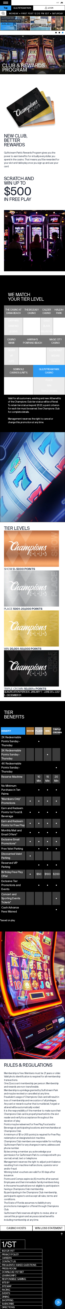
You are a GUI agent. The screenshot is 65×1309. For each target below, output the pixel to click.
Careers (7, 1258)
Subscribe (8, 1303)
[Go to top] (62, 1234)
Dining (5, 1296)
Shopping (7, 1300)
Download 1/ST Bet (13, 1272)
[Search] (3, 13)
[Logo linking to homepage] (5, 8)
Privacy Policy (10, 1254)
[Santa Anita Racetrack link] (62, 3)
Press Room (9, 1268)
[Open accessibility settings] (58, 1302)
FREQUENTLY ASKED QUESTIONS (19, 1265)
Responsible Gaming (14, 1279)
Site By (6, 1282)
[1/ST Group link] (58, 3)
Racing (6, 1289)
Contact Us (9, 1261)
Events (6, 1293)
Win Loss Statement (48, 1228)
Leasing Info (9, 1275)
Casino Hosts (16, 1228)
